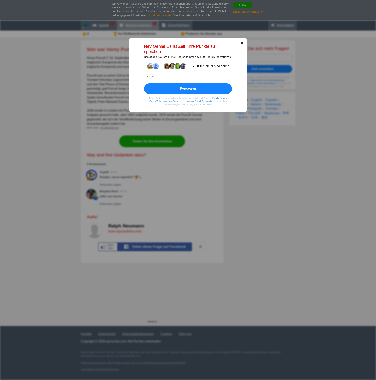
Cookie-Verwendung (204, 101)
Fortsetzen (188, 88)
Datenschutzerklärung (183, 101)
